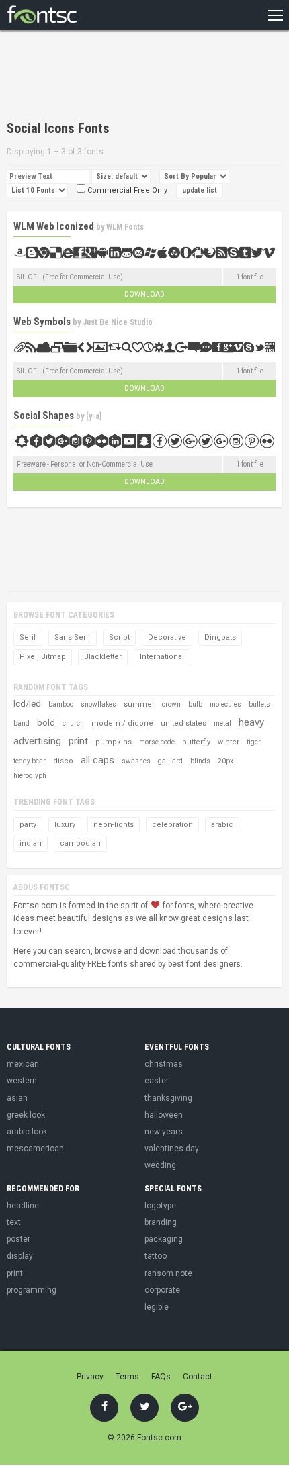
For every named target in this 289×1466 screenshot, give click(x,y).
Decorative (167, 637)
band (21, 723)
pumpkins (113, 742)
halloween (163, 1115)
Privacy (90, 1376)
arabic (222, 824)
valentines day (171, 1148)
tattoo (155, 1256)
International (162, 656)
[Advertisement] (114, 77)
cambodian (80, 843)
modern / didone (122, 723)
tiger (254, 742)
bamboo (60, 704)
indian (30, 843)
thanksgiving (168, 1098)
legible (156, 1307)
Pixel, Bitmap (42, 656)
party (27, 824)
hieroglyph (29, 775)
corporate (162, 1290)
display (20, 1256)
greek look (26, 1115)
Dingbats (220, 637)
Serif (27, 637)
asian (17, 1098)
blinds (200, 761)
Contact (197, 1376)
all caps (97, 760)
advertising (37, 741)
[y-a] (93, 416)
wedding (160, 1165)
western (22, 1080)
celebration (172, 824)
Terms (127, 1376)
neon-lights (113, 824)
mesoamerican (35, 1148)
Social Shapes (43, 415)
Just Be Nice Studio (118, 322)
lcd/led (27, 704)
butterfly (196, 742)
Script (119, 637)
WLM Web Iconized (53, 226)
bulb (195, 704)
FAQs (161, 1376)
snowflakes (98, 704)
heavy (251, 722)
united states (183, 723)
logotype (160, 1205)
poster (18, 1239)
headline (23, 1205)
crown (171, 704)
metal (222, 723)
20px (225, 761)
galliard (170, 761)
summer (139, 704)
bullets (259, 704)
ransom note (168, 1273)
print (78, 741)
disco (63, 760)
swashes (136, 761)
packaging (163, 1239)
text (14, 1222)
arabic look (27, 1131)
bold (46, 723)
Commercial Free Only (126, 190)
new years (163, 1131)
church (73, 723)
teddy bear (29, 761)
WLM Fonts (125, 227)
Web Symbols (42, 321)
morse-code (157, 742)
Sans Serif (72, 637)
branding (160, 1222)
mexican (23, 1064)
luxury (64, 824)
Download (144, 294)
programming (31, 1290)
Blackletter (103, 656)
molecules (225, 704)
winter (228, 742)
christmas (163, 1064)
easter (156, 1080)
